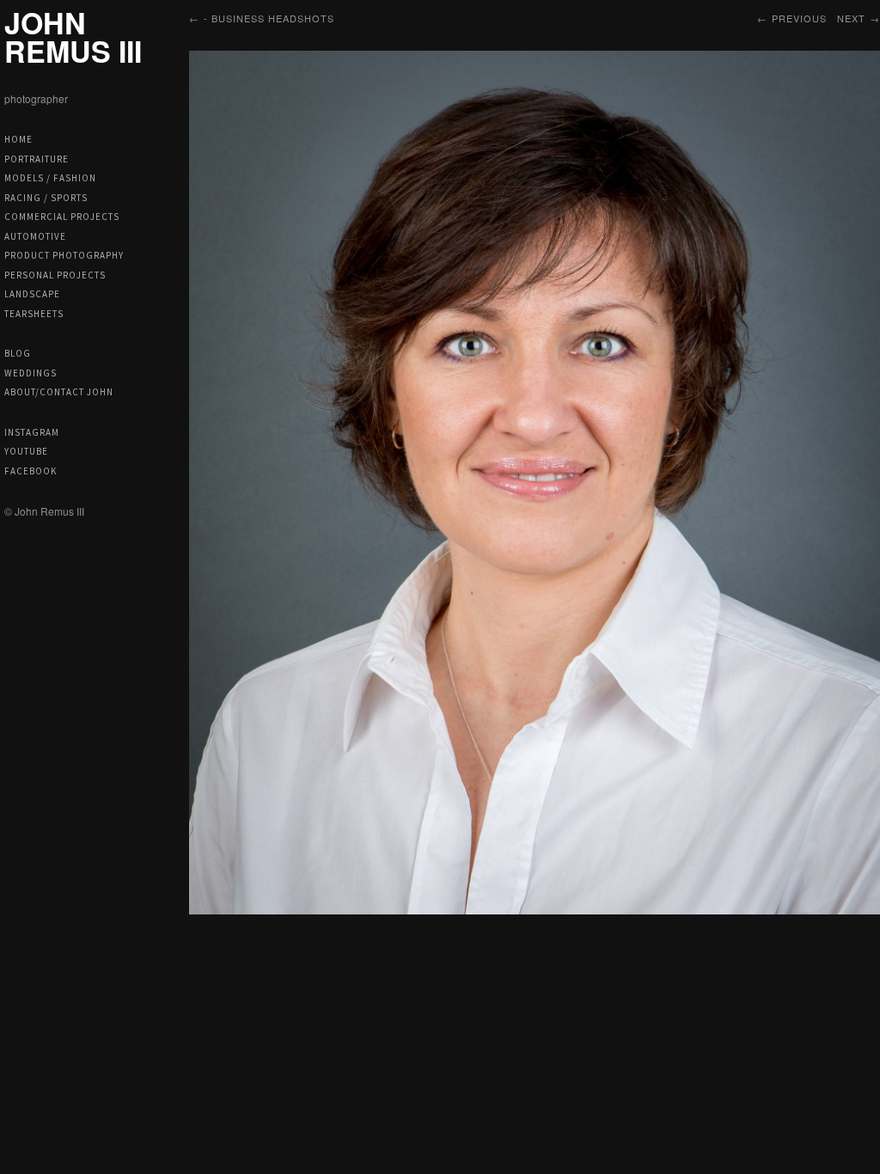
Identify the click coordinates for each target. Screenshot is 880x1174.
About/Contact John (58, 392)
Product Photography (64, 255)
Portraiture (36, 159)
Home (18, 139)
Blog (17, 353)
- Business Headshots (269, 18)
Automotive (35, 236)
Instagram (31, 432)
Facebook (30, 471)
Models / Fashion (50, 178)
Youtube (26, 451)
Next (851, 18)
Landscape (32, 294)
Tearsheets (34, 314)
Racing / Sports (46, 198)
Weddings (30, 373)
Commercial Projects (61, 217)
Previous (799, 18)
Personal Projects (55, 275)
